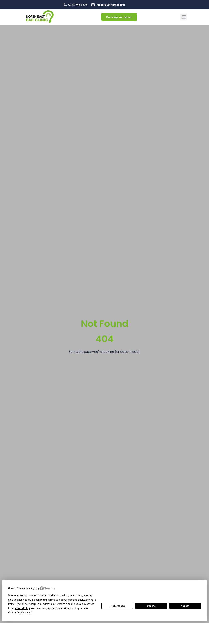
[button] (183, 17)
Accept (185, 606)
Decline (151, 606)
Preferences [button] (24, 612)
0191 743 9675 (77, 4)
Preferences (117, 606)
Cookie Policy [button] (22, 608)
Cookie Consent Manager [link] (22, 588)
